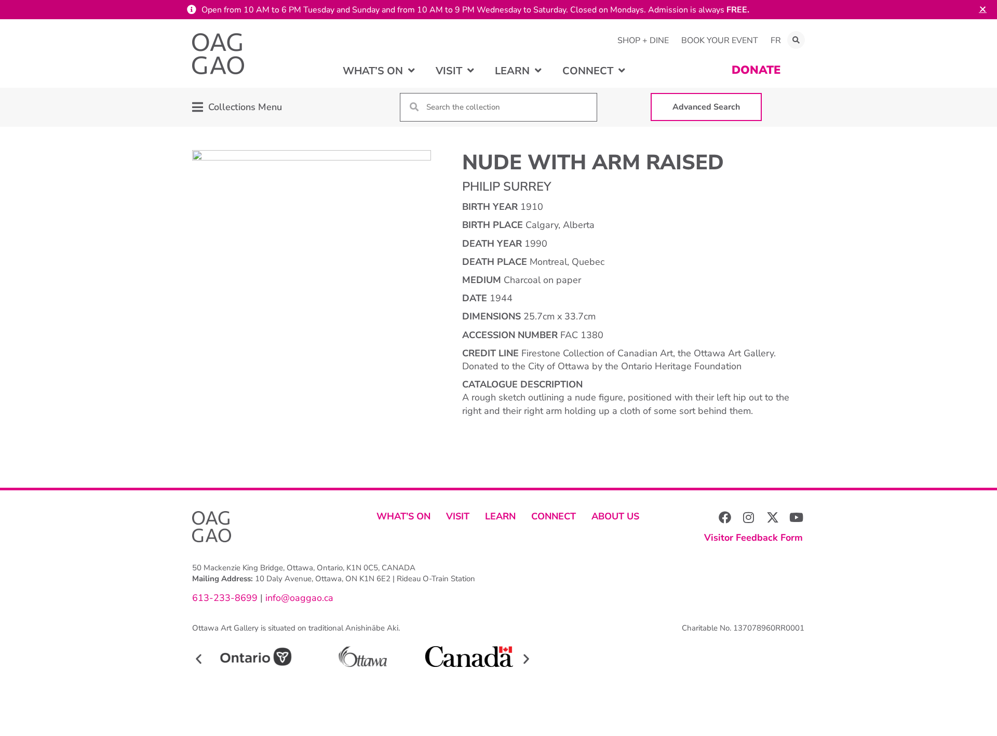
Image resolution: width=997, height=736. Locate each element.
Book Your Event (719, 40)
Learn (500, 516)
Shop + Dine (643, 40)
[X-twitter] (772, 517)
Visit (457, 516)
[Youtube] (796, 517)
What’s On (403, 516)
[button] (796, 40)
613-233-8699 (225, 598)
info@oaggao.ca (298, 598)
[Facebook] (725, 517)
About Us (615, 516)
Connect (553, 516)
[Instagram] (749, 517)
